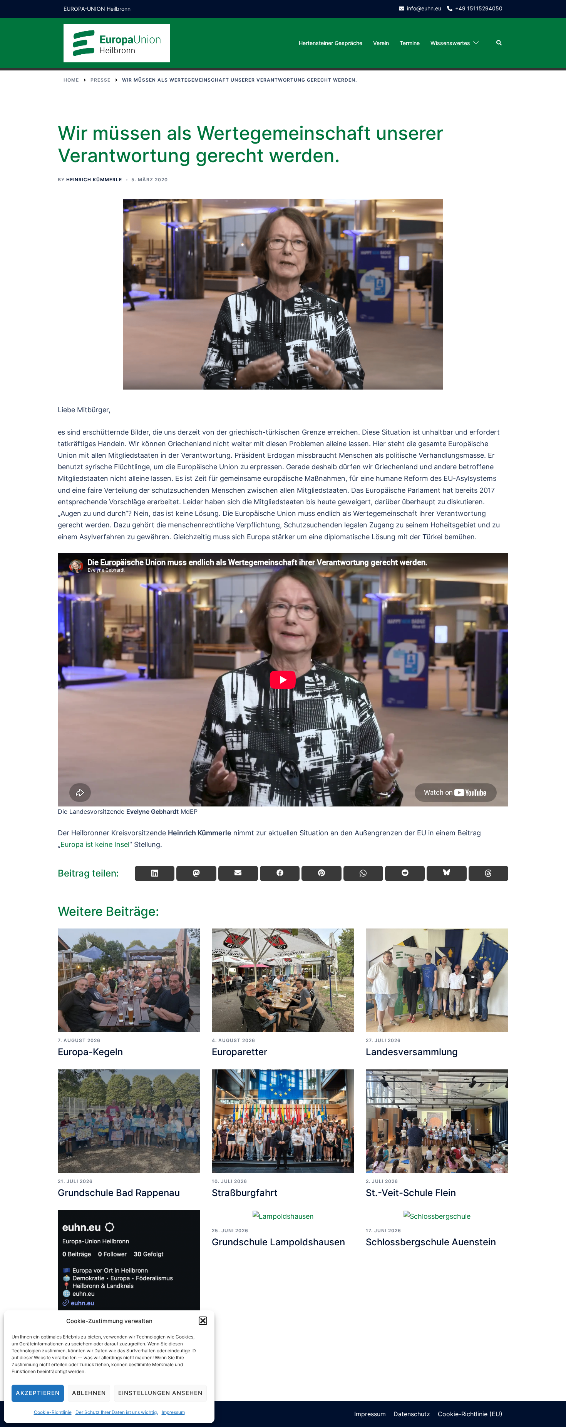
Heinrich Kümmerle (94, 179)
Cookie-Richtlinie (53, 1412)
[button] (203, 1321)
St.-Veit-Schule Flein (411, 1192)
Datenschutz (412, 1414)
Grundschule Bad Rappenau (119, 1192)
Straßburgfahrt (245, 1192)
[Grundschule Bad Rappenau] (129, 1121)
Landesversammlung (412, 1051)
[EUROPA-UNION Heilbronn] (117, 42)
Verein (381, 43)
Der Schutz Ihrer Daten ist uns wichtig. (116, 1412)
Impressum (173, 1412)
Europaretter (239, 1051)
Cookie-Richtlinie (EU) (470, 1414)
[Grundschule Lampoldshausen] (283, 1216)
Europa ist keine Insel (94, 844)
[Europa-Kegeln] (129, 980)
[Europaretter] (283, 980)
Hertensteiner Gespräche (330, 43)
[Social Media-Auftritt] (129, 1262)
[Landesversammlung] (437, 980)
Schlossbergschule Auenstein (431, 1242)
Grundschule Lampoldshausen (278, 1242)
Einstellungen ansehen (160, 1393)
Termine (410, 43)
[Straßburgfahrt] (283, 1121)
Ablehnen (89, 1393)
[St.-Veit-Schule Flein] (437, 1121)
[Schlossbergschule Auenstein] (437, 1216)
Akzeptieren (38, 1393)
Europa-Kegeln (90, 1051)
